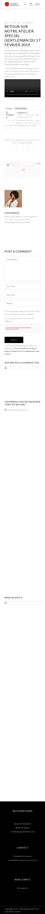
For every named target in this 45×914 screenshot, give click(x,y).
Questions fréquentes (22, 823)
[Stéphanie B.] (11, 117)
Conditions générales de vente (22, 831)
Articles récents (20, 108)
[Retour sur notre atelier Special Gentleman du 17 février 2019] (13, 198)
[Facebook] (9, 120)
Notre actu (16, 22)
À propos (9, 108)
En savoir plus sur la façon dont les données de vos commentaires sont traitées (22, 351)
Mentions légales (22, 827)
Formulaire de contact (22, 856)
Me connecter (22, 888)
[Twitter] (12, 120)
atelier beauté (10, 140)
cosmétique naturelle (25, 142)
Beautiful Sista (21, 140)
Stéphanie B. (29, 22)
